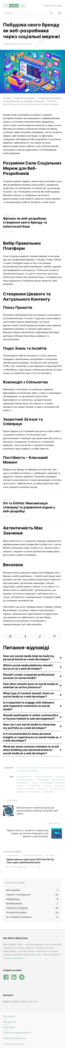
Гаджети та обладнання (18, 894)
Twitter (47, 786)
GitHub (34, 783)
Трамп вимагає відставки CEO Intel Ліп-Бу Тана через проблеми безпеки (30, 861)
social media (34, 786)
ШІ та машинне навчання (19, 917)
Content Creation (43, 777)
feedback (42, 789)
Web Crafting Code (22, 44)
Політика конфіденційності (17, 1032)
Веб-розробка (13, 890)
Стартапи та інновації (17, 908)
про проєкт (37, 954)
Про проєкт (9, 1016)
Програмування (14, 903)
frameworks (43, 780)
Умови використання (14, 1038)
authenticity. (56, 789)
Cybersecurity (13, 855)
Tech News (50, 855)
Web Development (25, 780)
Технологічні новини (16, 912)
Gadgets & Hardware (32, 855)
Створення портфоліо (27, 771)
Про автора (9, 1022)
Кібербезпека (13, 899)
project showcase (26, 789)
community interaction (28, 792)
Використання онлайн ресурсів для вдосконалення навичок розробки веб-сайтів (37, 810)
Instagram (48, 792)
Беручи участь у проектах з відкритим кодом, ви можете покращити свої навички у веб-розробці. (27, 833)
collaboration (24, 777)
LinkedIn (21, 786)
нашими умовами (14, 958)
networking (22, 783)
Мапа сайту (9, 1027)
